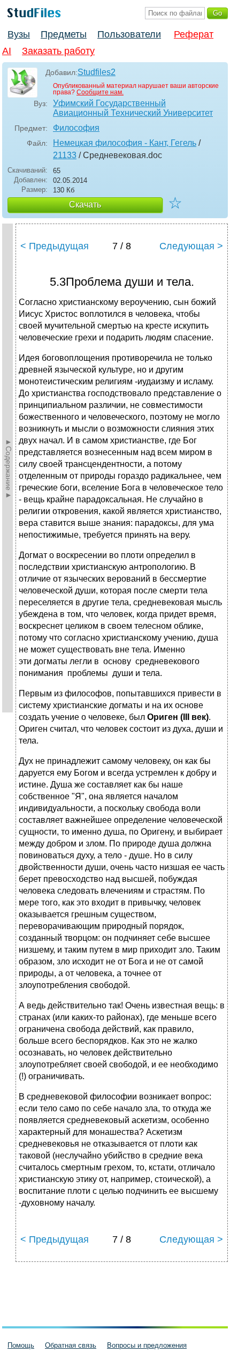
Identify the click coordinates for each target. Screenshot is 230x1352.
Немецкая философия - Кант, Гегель (124, 142)
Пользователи (129, 34)
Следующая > (191, 246)
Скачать (85, 204)
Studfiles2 (97, 72)
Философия (76, 127)
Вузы (18, 34)
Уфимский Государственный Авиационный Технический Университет (133, 108)
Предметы (64, 34)
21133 (64, 155)
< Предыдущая (54, 246)
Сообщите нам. (100, 92)
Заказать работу (58, 51)
